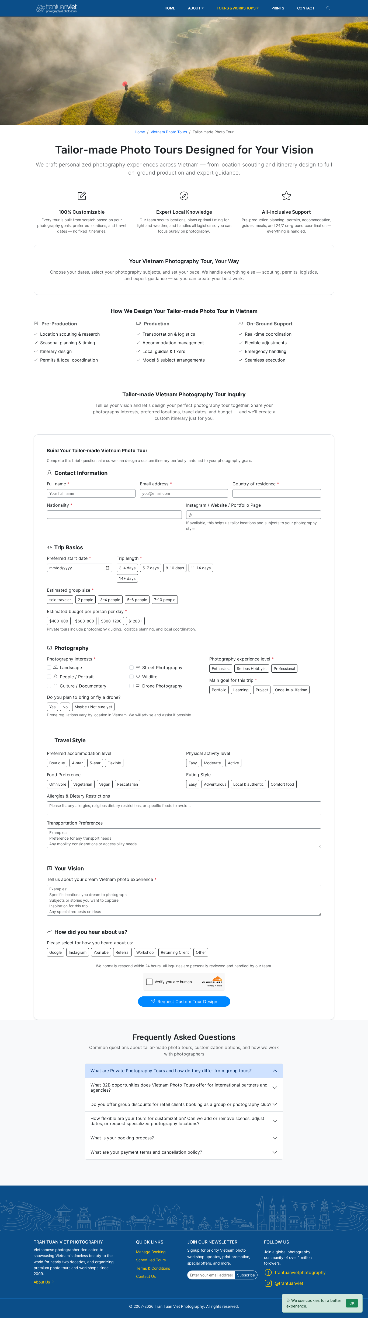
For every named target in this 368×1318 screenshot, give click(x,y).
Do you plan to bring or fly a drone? (83, 697)
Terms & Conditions (153, 1268)
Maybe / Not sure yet (93, 706)
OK (352, 1303)
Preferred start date (69, 558)
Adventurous (215, 784)
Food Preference (64, 774)
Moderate (212, 763)
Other (201, 952)
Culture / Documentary (83, 686)
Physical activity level (208, 753)
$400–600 (58, 621)
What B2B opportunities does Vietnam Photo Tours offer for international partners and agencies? (179, 1087)
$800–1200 (111, 621)
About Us (42, 1282)
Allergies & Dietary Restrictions (78, 796)
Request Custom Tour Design (187, 1001)
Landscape (71, 667)
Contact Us (146, 1276)
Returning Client (175, 952)
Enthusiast (221, 668)
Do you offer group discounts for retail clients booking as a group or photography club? (181, 1104)
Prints (278, 8)
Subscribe (246, 1275)
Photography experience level (241, 659)
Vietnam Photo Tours (169, 132)
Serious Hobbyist (252, 668)
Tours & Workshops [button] (236, 8)
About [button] (194, 8)
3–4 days (127, 568)
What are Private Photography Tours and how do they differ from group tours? (171, 1070)
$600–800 (84, 621)
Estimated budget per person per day (87, 611)
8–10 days (175, 568)
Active (233, 763)
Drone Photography (162, 686)
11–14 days (201, 568)
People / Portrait (77, 676)
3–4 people (110, 599)
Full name (58, 483)
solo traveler (60, 599)
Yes (52, 706)
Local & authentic (248, 784)
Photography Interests (71, 659)
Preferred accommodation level (79, 753)
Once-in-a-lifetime (291, 689)
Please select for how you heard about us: (90, 942)
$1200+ (135, 621)
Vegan (104, 784)
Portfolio (219, 689)
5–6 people (137, 599)
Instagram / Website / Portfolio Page (223, 505)
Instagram (77, 952)
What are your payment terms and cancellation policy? (146, 1152)
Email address (156, 483)
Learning (241, 689)
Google (55, 952)
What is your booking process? (122, 1137)
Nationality (59, 505)
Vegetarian (82, 784)
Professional (284, 668)
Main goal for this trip (233, 680)
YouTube (101, 952)
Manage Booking (151, 1251)
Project (262, 689)
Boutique (57, 763)
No (65, 706)
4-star (77, 763)
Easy (193, 763)
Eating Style (198, 774)
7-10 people (164, 599)
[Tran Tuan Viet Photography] (57, 8)
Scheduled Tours (151, 1260)
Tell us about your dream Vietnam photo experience (102, 879)
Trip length (129, 558)
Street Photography (162, 667)
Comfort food (282, 784)
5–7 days (151, 568)
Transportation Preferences (75, 823)
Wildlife (149, 676)
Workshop (145, 952)
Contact (306, 8)
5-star (95, 763)
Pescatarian (127, 784)
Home (170, 8)
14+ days (127, 578)
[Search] (328, 8)
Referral (122, 952)
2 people (85, 599)
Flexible (114, 763)
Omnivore (57, 784)
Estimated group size (70, 590)
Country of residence (255, 483)
